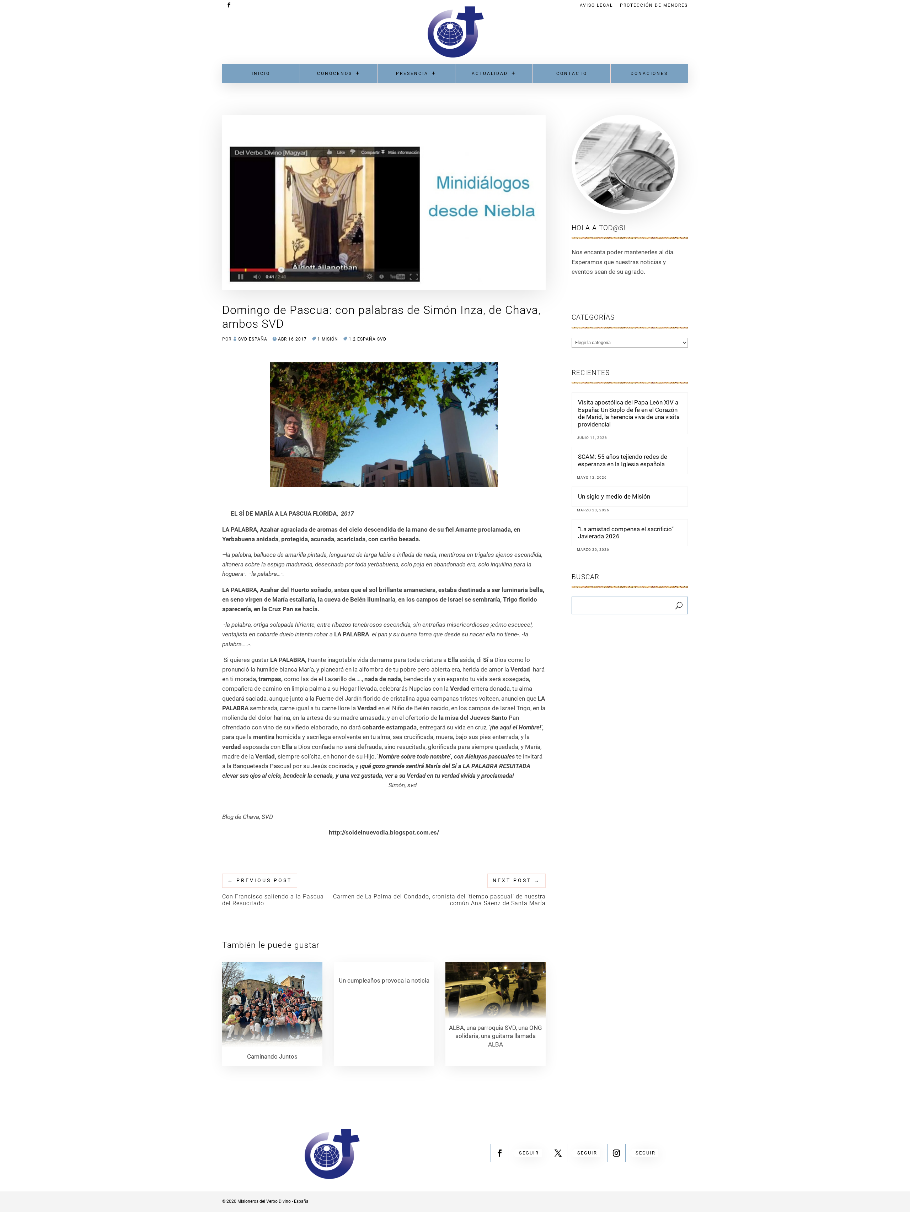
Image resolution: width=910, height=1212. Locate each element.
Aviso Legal (596, 5)
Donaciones (649, 73)
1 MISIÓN (327, 339)
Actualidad (490, 73)
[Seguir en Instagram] (616, 1153)
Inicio (261, 73)
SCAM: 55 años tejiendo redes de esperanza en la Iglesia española (622, 460)
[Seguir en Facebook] (500, 1153)
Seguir (529, 1153)
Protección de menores (654, 5)
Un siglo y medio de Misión (614, 496)
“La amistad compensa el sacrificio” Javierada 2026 (626, 533)
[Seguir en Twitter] (558, 1153)
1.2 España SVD (367, 339)
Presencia (412, 73)
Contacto (571, 73)
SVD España (252, 339)
